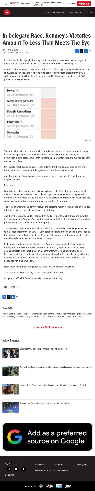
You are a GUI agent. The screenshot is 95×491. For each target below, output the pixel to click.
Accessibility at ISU (80, 465)
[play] (7, 12)
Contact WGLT (40, 465)
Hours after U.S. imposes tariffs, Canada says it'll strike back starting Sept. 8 (53, 385)
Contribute (58, 465)
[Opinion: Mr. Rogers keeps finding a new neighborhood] (10, 353)
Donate (85, 3)
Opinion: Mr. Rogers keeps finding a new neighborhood (43, 349)
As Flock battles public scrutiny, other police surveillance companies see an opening (56, 367)
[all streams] (91, 12)
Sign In (71, 4)
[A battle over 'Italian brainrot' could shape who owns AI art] (10, 407)
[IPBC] (68, 486)
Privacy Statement (61, 470)
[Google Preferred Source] (47, 437)
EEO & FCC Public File (43, 470)
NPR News (15, 287)
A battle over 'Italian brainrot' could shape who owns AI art (45, 403)
